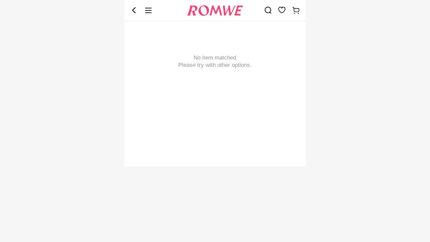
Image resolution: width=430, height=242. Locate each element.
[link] (268, 10)
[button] (134, 10)
